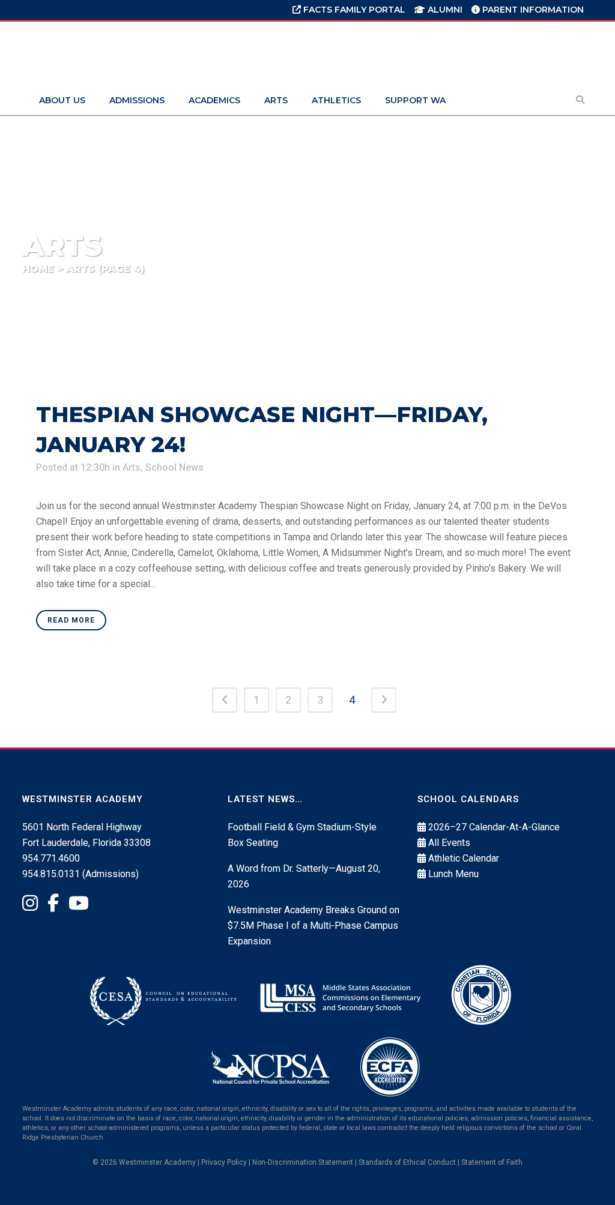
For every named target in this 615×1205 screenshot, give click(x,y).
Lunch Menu (453, 874)
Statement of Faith (492, 1162)
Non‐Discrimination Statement (302, 1162)
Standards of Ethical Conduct (407, 1162)
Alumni (443, 9)
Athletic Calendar (463, 858)
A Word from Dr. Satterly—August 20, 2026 (304, 876)
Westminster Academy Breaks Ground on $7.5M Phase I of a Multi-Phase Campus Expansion (313, 925)
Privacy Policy (224, 1162)
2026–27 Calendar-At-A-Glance (494, 827)
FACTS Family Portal (353, 9)
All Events (449, 842)
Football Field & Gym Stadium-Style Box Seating (302, 834)
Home (38, 268)
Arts (132, 467)
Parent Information (532, 9)
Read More (71, 620)
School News (174, 467)
